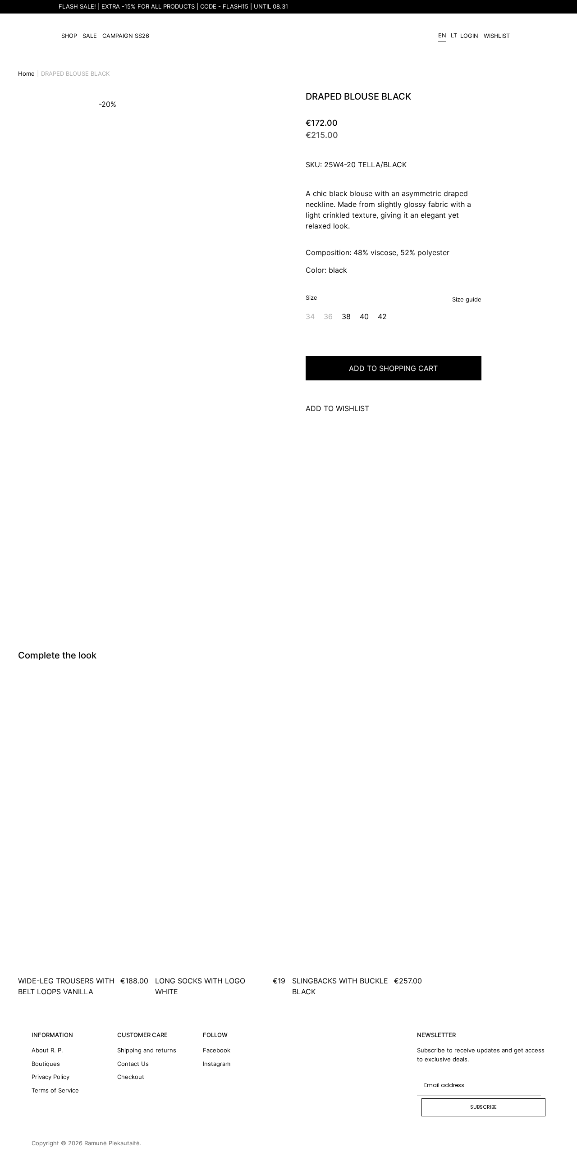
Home (26, 73)
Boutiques (46, 1063)
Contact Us (133, 1063)
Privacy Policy (50, 1076)
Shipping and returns (146, 1050)
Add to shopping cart (393, 368)
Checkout (130, 1076)
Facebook (216, 1050)
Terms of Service (55, 1090)
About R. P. (47, 1050)
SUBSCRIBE (483, 1107)
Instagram (216, 1063)
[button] (80, 338)
